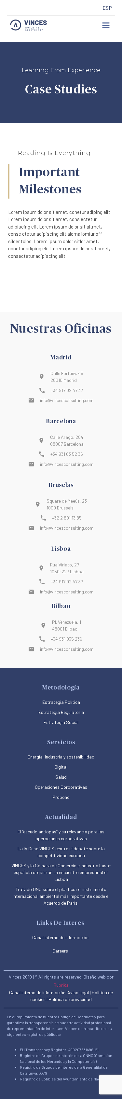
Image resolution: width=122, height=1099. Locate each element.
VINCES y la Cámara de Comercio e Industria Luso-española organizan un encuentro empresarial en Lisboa (61, 872)
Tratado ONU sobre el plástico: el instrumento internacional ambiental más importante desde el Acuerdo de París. (61, 896)
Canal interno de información (37, 992)
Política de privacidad (70, 999)
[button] (106, 25)
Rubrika (61, 985)
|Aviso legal (77, 992)
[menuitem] (107, 8)
